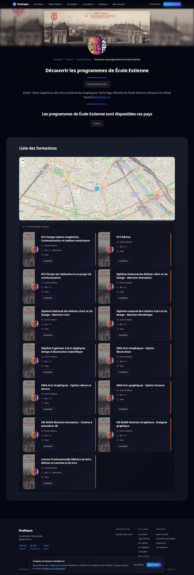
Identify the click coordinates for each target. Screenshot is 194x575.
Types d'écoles (54, 4)
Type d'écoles (144, 538)
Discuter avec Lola (172, 4)
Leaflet (151, 219)
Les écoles (37, 4)
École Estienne (132, 70)
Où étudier (72, 4)
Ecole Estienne (83, 59)
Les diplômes (144, 547)
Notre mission (162, 534)
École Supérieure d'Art (97, 84)
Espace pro (161, 543)
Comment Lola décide (165, 538)
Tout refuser (139, 565)
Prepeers (58, 59)
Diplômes (103, 4)
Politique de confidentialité (53, 568)
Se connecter (155, 4)
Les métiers (88, 4)
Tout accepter (153, 565)
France (97, 123)
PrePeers (25, 530)
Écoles (70, 59)
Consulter (48, 261)
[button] (97, 188)
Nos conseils (118, 4)
